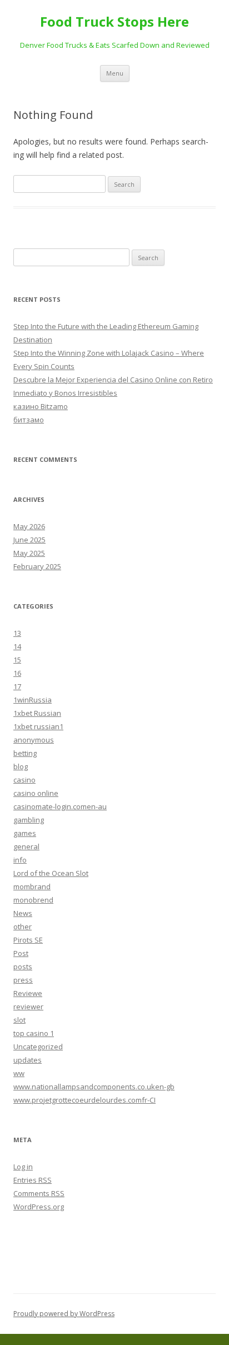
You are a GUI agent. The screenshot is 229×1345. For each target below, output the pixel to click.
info (20, 860)
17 (17, 686)
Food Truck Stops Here (114, 22)
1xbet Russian (37, 713)
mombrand (32, 886)
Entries (32, 1180)
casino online (35, 793)
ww (18, 1073)
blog (20, 766)
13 (17, 633)
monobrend (33, 900)
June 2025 (29, 540)
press (23, 980)
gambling (28, 820)
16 (17, 673)
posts (22, 967)
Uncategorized (38, 1047)
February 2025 (37, 566)
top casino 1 (33, 1033)
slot (19, 1020)
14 (17, 646)
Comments (38, 1193)
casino (24, 780)
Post (20, 953)
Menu (114, 73)
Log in (23, 1167)
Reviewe (27, 993)
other (22, 926)
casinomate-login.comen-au (60, 806)
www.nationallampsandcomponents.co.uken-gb (94, 1087)
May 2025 (29, 553)
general (26, 846)
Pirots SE (28, 940)
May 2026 (29, 526)
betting (25, 753)
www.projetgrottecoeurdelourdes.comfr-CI (84, 1100)
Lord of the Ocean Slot (50, 873)
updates (27, 1060)
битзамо (28, 420)
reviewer (28, 1007)
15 (17, 660)
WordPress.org (38, 1207)
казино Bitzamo (40, 406)
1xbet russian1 (38, 726)
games (24, 833)
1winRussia (32, 700)
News (22, 913)
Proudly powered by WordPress (63, 1313)
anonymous (33, 740)
